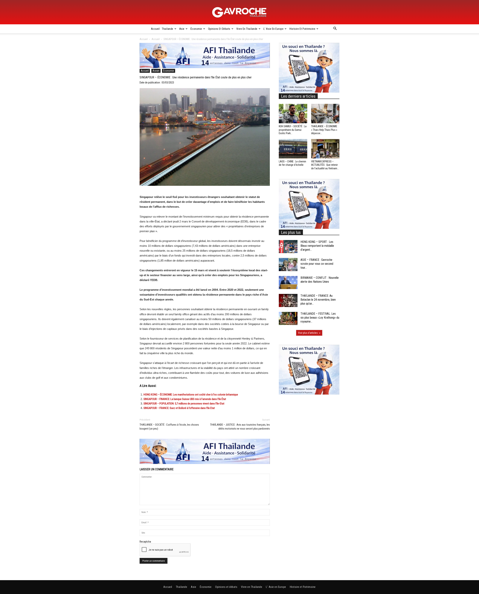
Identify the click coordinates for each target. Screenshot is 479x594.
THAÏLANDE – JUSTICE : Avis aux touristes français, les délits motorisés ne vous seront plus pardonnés (240, 426)
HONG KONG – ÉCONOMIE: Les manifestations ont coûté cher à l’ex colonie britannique (191, 394)
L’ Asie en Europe (273, 28)
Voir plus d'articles (308, 332)
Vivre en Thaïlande (246, 28)
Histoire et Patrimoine (302, 28)
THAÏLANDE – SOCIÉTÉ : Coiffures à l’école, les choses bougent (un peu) (169, 426)
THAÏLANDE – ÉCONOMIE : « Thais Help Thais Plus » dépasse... (324, 130)
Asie (181, 28)
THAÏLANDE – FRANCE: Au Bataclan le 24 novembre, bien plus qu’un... (318, 299)
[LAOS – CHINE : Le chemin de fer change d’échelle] (293, 148)
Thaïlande (167, 28)
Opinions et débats (219, 28)
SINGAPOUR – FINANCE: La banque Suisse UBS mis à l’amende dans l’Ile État (185, 399)
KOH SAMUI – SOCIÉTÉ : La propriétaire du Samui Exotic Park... (292, 130)
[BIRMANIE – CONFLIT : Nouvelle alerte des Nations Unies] (288, 282)
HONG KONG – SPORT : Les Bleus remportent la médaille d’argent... (317, 245)
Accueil (155, 28)
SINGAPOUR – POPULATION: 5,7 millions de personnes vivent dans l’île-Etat (184, 403)
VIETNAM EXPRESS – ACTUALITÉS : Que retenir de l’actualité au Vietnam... (325, 165)
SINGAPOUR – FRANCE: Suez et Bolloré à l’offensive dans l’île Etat (179, 408)
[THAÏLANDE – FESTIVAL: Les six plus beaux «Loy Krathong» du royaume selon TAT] (288, 318)
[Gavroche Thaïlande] (239, 12)
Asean (155, 70)
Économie (196, 28)
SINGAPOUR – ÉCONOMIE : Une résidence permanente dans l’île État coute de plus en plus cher (196, 77)
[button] (334, 29)
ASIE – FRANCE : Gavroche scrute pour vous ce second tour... (316, 263)
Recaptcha (145, 541)
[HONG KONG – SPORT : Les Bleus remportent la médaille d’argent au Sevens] (288, 246)
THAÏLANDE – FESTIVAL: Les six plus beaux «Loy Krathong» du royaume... (319, 317)
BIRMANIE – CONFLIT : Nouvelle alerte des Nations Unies (319, 279)
